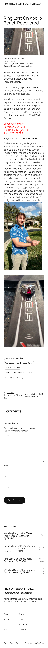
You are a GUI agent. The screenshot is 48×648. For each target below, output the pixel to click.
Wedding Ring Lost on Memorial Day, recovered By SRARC (20, 571)
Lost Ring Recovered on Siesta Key (13, 395)
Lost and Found (9, 61)
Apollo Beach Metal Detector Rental (19, 363)
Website (7, 487)
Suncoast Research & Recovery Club (18, 66)
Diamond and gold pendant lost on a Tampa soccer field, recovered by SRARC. (20, 548)
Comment (8, 435)
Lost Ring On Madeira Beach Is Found (34, 395)
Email (6, 476)
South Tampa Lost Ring (14, 377)
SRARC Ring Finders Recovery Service (18, 63)
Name (6, 465)
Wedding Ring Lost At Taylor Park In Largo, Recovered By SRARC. (18, 536)
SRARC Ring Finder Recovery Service (22, 3)
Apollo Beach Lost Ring (14, 358)
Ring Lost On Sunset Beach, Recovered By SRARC (18, 559)
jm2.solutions (17, 58)
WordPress (40, 643)
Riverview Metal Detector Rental (17, 372)
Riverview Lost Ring (12, 368)
